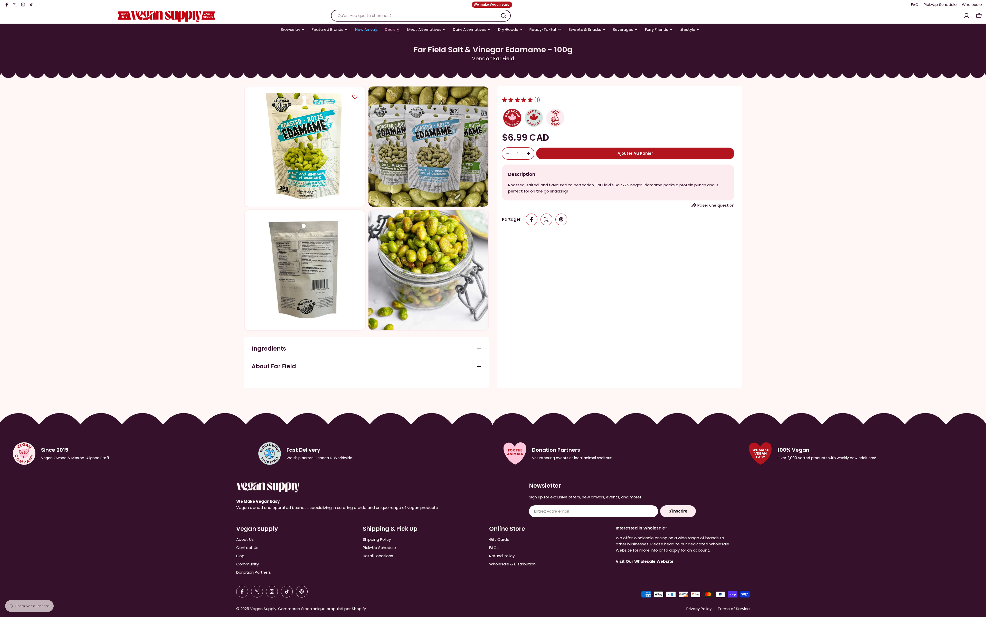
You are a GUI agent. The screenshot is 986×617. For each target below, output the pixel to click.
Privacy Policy (699, 608)
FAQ (914, 4)
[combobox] (421, 16)
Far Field (503, 58)
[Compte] (966, 16)
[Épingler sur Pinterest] (561, 219)
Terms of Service (734, 608)
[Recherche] (503, 16)
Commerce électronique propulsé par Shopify (322, 608)
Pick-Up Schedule (940, 4)
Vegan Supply (263, 608)
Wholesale (972, 4)
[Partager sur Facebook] (531, 219)
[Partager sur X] (546, 219)
